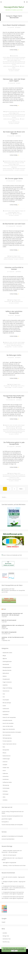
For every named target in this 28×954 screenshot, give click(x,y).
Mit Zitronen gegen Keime (14, 178)
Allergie (4, 655)
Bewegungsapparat (7, 667)
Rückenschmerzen (14, 165)
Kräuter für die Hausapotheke (9, 717)
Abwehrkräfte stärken (9, 161)
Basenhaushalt (15, 57)
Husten (4, 705)
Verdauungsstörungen (17, 432)
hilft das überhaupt (7, 702)
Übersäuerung (10, 66)
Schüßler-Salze (6, 767)
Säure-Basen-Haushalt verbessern (14, 25)
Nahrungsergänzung (14, 61)
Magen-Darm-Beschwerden (9, 729)
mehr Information (21, 949)
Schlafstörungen (6, 758)
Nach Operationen (7, 735)
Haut (4, 693)
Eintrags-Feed (6, 936)
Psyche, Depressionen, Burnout (9, 744)
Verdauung (16, 66)
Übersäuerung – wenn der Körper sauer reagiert (14, 80)
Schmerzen (13, 63)
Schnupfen (5, 764)
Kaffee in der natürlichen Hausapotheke (14, 312)
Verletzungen (5, 794)
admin (19, 83)
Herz (4, 696)
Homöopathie (20, 474)
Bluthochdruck (6, 673)
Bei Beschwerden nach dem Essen (14, 224)
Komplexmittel (14, 476)
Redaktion (19, 27)
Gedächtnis (5, 685)
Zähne (4, 797)
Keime (15, 213)
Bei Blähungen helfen (14, 355)
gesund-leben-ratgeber (7, 818)
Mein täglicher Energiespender (9, 632)
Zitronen (20, 213)
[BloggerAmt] (4, 912)
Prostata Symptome (7, 741)
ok (14, 950)
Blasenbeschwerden (7, 670)
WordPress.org (6, 941)
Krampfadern (5, 714)
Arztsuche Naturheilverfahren (8, 839)
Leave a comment (14, 70)
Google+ (3, 922)
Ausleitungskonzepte (7, 661)
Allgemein (9, 57)
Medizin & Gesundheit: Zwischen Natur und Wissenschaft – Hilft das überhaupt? (12, 614)
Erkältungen (17, 168)
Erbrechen (20, 301)
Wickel (12, 170)
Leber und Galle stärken (15, 342)
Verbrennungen (6, 788)
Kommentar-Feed (6, 938)
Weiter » (21, 488)
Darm (19, 385)
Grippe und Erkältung (7, 688)
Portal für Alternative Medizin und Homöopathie (12, 824)
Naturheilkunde (10, 431)
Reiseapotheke (6, 749)
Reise (4, 746)
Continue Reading (13, 49)
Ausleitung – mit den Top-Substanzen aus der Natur (13, 638)
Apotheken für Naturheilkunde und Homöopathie (12, 836)
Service (4, 770)
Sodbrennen (19, 63)
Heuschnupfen (6, 699)
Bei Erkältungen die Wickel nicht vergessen (14, 132)
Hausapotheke (13, 429)
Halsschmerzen (12, 162)
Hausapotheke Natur (14, 7)
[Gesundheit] (4, 905)
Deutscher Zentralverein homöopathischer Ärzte (12, 816)
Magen (10, 387)
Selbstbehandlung (16, 479)
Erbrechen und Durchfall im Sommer (14, 268)
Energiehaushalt (6, 679)
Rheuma (22, 61)
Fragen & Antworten (7, 682)
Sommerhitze (5, 776)
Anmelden (5, 933)
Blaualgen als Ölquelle (7, 881)
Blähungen (15, 385)
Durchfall (15, 301)
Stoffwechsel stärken (14, 65)
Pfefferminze (13, 477)
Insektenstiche (6, 708)
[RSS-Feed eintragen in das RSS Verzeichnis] (4, 908)
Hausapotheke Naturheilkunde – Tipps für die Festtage (14, 396)
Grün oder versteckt (7, 877)
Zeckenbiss (5, 800)
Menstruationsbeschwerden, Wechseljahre (12, 732)
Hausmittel (7, 170)
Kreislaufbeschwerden (7, 720)
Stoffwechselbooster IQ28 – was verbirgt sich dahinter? (13, 626)
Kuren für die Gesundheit (13, 58)
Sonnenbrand (5, 779)
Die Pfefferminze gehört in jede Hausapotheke (14, 443)
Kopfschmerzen (6, 711)
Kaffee (14, 345)
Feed (4, 609)
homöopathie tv (5, 821)
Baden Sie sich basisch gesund (9, 620)
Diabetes (5, 676)
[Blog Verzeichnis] (4, 907)
